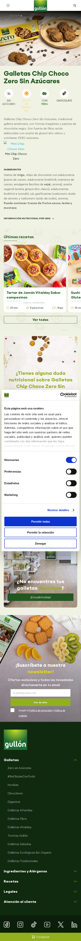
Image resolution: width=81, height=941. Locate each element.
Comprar (43, 937)
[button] (8, 5)
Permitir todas (40, 521)
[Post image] (35, 266)
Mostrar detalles (58, 510)
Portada (15, 15)
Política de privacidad (40, 710)
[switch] (71, 471)
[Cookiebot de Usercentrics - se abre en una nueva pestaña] (60, 395)
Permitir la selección (40, 532)
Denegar (40, 543)
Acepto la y (42, 713)
